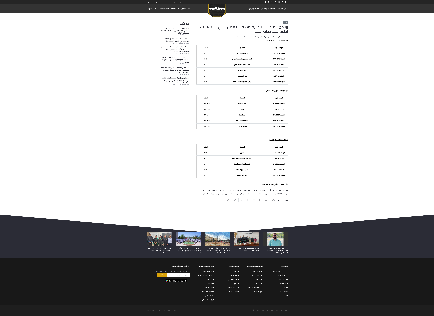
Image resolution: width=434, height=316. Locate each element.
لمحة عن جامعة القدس (280, 271)
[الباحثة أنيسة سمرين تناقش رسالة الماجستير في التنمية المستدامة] (246, 232)
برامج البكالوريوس (257, 275)
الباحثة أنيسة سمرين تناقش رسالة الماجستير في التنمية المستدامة (177, 40)
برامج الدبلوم (259, 283)
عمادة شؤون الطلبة (208, 291)
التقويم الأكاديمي (233, 283)
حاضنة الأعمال (209, 295)
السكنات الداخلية (209, 287)
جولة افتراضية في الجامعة (206, 275)
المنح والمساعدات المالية (255, 287)
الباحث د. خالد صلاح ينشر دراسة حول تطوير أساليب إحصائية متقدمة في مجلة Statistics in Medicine (175, 49)
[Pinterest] (265, 2)
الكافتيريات (210, 279)
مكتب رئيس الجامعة (282, 275)
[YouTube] (275, 2)
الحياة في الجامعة (208, 271)
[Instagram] (279, 2)
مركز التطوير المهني (208, 299)
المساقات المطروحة (232, 287)
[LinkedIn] (272, 2)
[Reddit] (268, 2)
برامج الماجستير (258, 279)
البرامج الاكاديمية (233, 275)
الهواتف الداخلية (234, 291)
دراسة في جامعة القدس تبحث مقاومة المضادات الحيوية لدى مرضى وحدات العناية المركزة (175, 70)
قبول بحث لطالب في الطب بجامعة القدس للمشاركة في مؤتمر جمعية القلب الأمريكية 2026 (174, 31)
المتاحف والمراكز (283, 279)
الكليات (236, 271)
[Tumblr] (262, 2)
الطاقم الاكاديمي (233, 279)
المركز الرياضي (209, 283)
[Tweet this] (266, 200)
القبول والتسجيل (258, 271)
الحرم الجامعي (283, 283)
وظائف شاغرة (283, 291)
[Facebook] (285, 2)
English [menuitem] (149, 8)
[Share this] (272, 200)
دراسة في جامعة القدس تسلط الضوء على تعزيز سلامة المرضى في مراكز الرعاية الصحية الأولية (175, 80)
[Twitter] (282, 2)
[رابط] (217, 10)
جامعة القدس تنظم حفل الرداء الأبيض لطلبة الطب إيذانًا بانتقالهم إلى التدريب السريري (175, 59)
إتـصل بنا (285, 295)
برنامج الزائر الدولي (258, 291)
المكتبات (285, 287)
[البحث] (155, 8)
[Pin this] (254, 200)
